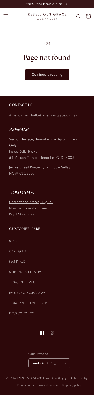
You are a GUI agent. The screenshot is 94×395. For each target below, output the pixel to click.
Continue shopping (47, 74)
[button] (6, 16)
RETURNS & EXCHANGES (27, 292)
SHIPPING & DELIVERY (25, 272)
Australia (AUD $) (45, 363)
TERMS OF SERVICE (23, 282)
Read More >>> (22, 214)
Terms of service (48, 385)
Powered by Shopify (55, 378)
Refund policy (79, 378)
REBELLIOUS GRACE (29, 378)
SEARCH (15, 241)
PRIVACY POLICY (21, 313)
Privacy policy (25, 385)
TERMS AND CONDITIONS (28, 303)
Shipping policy (71, 385)
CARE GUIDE (18, 251)
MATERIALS (17, 261)
